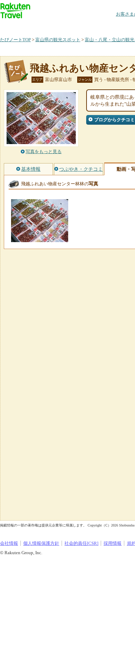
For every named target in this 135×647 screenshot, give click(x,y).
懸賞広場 (81, 26)
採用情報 (113, 543)
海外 (52, 26)
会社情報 (9, 543)
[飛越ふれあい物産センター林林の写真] (39, 239)
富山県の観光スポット (57, 39)
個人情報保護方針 (41, 543)
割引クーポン (109, 26)
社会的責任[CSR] (81, 543)
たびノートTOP (15, 39)
